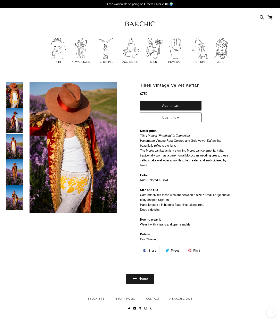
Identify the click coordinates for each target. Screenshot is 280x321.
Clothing (106, 62)
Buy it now (170, 117)
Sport (154, 62)
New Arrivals (81, 62)
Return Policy (125, 298)
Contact (153, 298)
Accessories (131, 62)
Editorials (200, 62)
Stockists (96, 298)
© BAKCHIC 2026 (180, 298)
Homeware (175, 62)
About (221, 62)
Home (58, 62)
